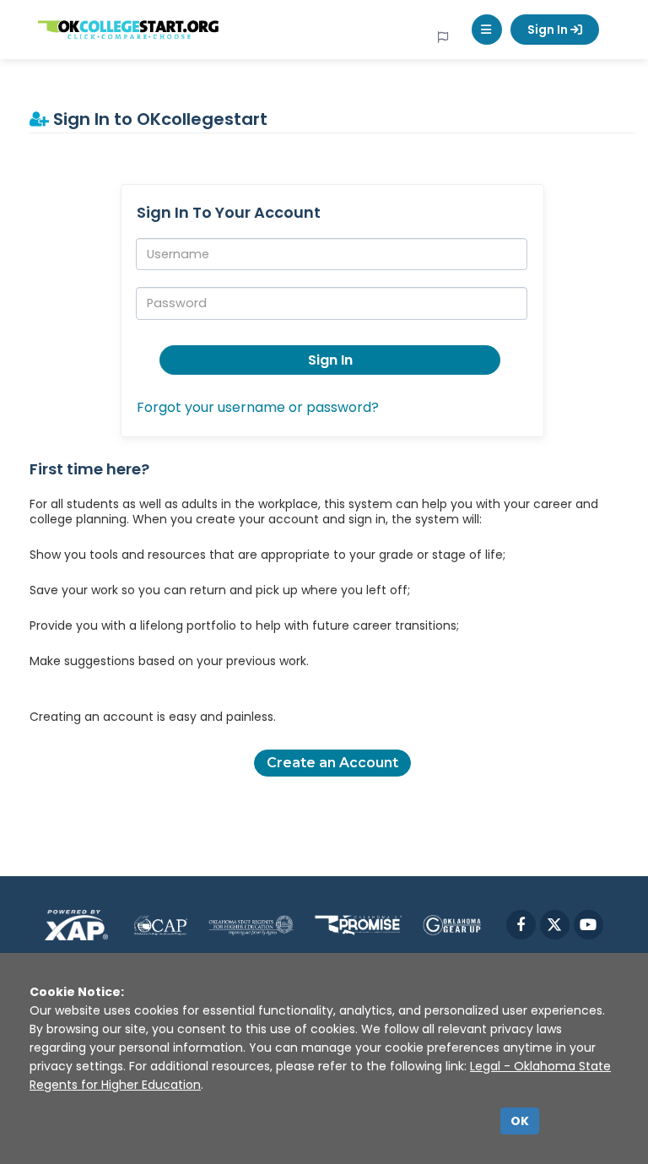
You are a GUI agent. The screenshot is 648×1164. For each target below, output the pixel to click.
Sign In (548, 29)
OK (519, 1121)
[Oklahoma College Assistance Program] (160, 924)
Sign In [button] (330, 360)
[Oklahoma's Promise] (358, 924)
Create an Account (332, 763)
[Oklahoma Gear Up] (451, 924)
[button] (487, 29)
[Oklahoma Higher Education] (251, 924)
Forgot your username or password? (258, 407)
